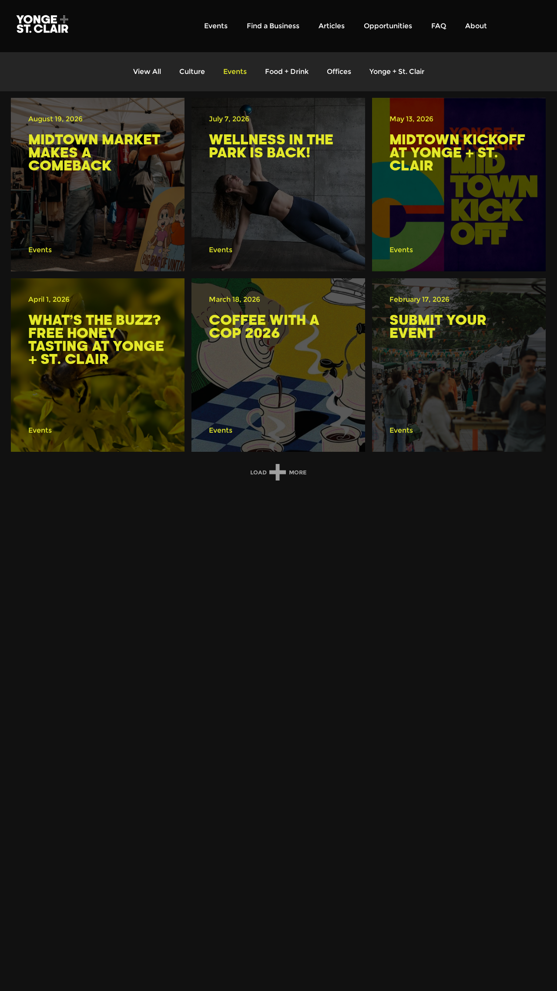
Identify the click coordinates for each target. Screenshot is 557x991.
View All (147, 71)
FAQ (438, 26)
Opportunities (388, 26)
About (476, 26)
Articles (332, 26)
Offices (339, 71)
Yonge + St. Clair (396, 71)
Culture (192, 71)
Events (216, 26)
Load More (278, 472)
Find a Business (273, 26)
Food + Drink (287, 71)
